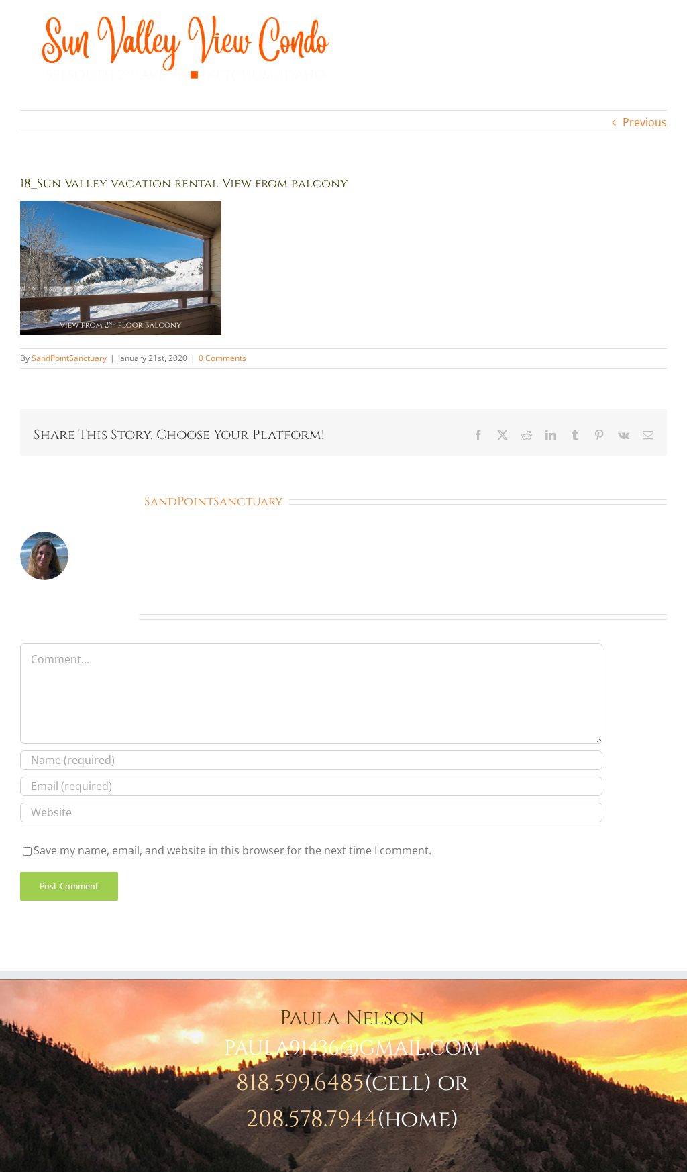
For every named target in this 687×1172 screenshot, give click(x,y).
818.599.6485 (300, 1083)
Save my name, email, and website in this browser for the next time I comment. (232, 850)
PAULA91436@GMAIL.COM (352, 1048)
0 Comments (222, 358)
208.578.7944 (311, 1119)
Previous (645, 122)
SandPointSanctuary (69, 358)
